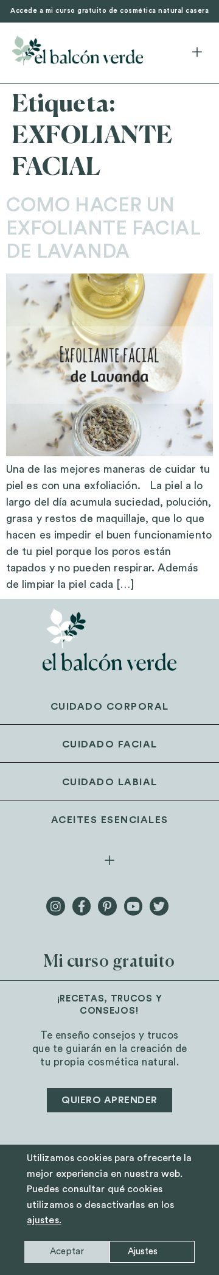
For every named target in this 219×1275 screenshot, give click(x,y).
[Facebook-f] (81, 906)
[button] (197, 53)
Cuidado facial (110, 744)
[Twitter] (159, 906)
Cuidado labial (110, 782)
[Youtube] (133, 906)
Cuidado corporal (109, 707)
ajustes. (44, 1220)
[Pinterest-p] (107, 906)
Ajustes (143, 1251)
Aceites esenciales (110, 820)
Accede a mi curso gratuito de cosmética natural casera (109, 10)
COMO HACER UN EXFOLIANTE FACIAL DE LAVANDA (103, 229)
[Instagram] (55, 906)
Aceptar (67, 1251)
